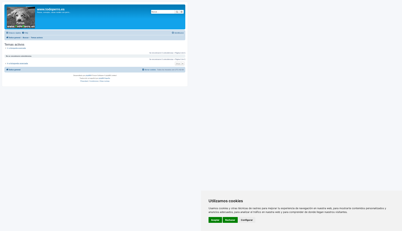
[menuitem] (25, 33)
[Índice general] (21, 17)
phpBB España (104, 78)
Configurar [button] (247, 220)
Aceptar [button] (215, 220)
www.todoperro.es (51, 9)
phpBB (88, 75)
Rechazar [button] (230, 220)
